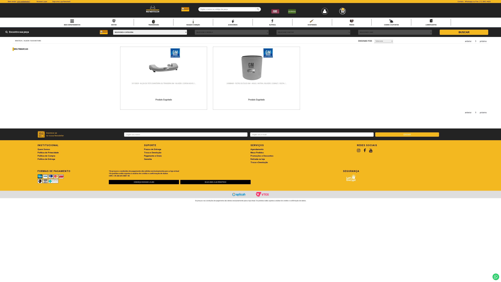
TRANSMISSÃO (153, 25)
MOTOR (114, 25)
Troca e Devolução (152, 153)
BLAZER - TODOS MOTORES (32, 41)
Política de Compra (46, 156)
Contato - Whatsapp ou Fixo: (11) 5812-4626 (474, 1)
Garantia (148, 159)
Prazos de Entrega (152, 149)
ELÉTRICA (272, 25)
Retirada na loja (257, 159)
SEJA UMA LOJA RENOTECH (215, 182)
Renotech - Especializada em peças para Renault (152, 9)
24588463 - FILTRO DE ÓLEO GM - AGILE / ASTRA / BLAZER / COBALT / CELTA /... (256, 83)
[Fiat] (275, 11)
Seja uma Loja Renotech (61, 1)
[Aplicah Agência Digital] (238, 194)
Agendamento (257, 149)
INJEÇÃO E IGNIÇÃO (193, 25)
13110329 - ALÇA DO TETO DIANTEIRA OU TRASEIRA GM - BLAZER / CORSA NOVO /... (164, 83)
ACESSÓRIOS (232, 25)
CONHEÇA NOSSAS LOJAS (144, 182)
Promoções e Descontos (261, 156)
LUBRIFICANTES (431, 25)
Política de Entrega (46, 159)
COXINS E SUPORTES (391, 25)
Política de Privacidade (48, 153)
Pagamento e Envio (153, 156)
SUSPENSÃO (312, 25)
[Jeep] (292, 11)
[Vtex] (262, 194)
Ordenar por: (365, 41)
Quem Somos (44, 149)
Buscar (464, 32)
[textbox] (229, 9)
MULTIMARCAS (21, 49)
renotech (18, 41)
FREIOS (351, 25)
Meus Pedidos (257, 153)
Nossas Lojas (42, 1)
